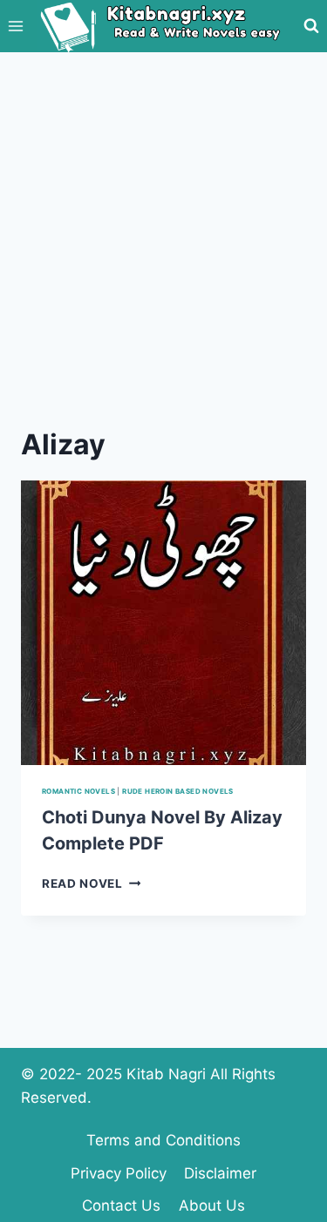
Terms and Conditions (163, 1140)
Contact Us (121, 1205)
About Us (212, 1205)
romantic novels (78, 791)
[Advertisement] (163, 224)
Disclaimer (220, 1173)
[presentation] (163, 622)
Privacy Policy (119, 1173)
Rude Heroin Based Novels (178, 791)
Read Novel (91, 883)
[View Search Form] (311, 26)
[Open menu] (16, 25)
